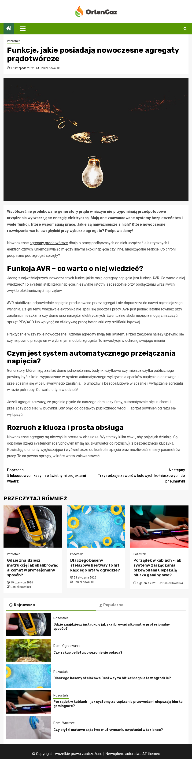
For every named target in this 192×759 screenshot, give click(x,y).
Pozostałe (13, 41)
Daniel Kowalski (50, 68)
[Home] (8, 29)
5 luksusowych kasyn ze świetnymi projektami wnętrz (46, 475)
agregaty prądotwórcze (49, 243)
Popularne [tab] (113, 605)
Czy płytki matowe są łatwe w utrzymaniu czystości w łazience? (108, 730)
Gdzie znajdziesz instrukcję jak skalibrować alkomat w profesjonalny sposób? (32, 567)
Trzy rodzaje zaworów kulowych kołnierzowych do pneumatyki (141, 475)
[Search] (185, 28)
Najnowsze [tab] (24, 605)
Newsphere (114, 754)
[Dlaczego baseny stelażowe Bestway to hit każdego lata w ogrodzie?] (96, 526)
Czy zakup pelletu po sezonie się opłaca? (87, 653)
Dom (56, 646)
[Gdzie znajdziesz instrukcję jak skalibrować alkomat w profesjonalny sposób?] (33, 526)
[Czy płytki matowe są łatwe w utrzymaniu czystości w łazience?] (28, 727)
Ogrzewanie (71, 646)
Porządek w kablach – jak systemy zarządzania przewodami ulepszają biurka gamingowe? (157, 567)
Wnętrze (68, 723)
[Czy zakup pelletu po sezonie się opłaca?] (28, 650)
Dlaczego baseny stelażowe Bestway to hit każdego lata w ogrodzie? (95, 565)
